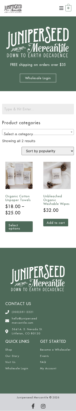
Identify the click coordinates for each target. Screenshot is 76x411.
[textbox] (38, 134)
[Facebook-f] (32, 406)
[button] (61, 8)
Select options (14, 226)
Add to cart (56, 223)
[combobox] (38, 132)
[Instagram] (43, 406)
